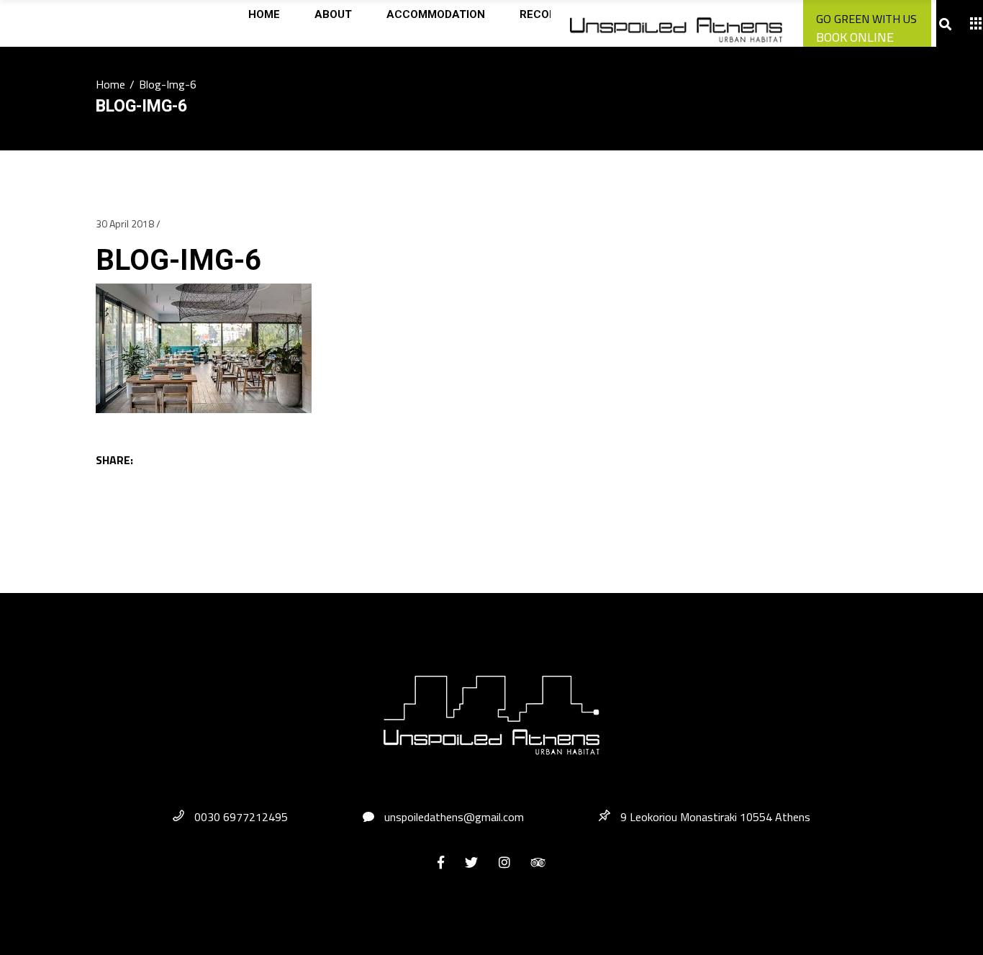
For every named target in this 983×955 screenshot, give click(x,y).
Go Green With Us (866, 18)
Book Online (855, 37)
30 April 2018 (125, 223)
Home (110, 84)
